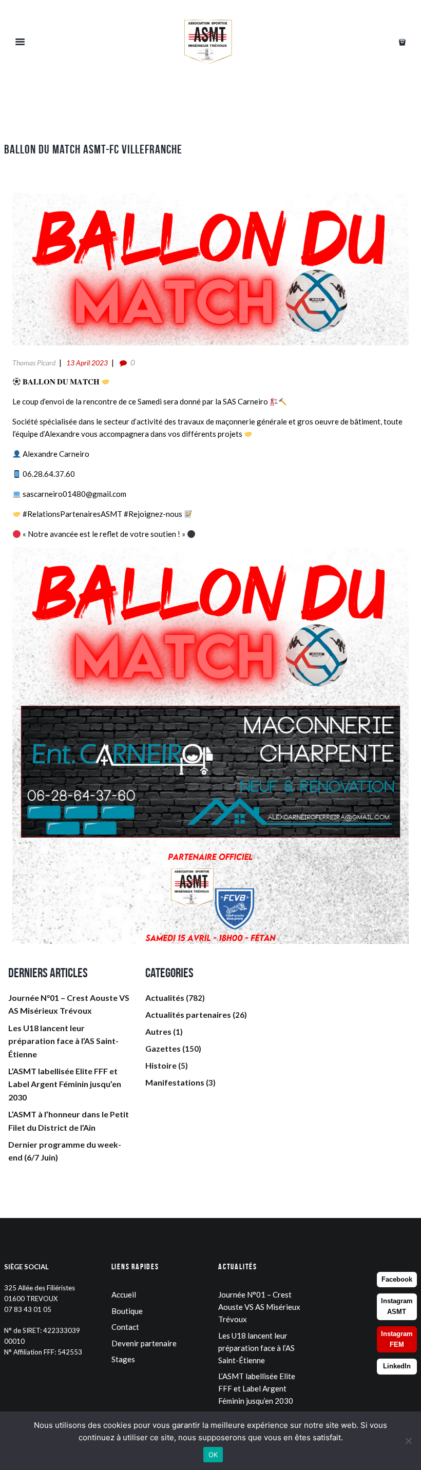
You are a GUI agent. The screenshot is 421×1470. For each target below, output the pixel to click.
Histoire (161, 1065)
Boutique (127, 1311)
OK (213, 1454)
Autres (158, 1031)
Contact (125, 1326)
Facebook (396, 1279)
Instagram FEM (397, 1339)
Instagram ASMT (397, 1306)
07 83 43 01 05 (27, 1309)
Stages (123, 1359)
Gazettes (163, 1048)
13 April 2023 (87, 362)
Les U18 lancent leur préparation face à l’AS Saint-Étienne (63, 1041)
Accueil (123, 1294)
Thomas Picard (33, 362)
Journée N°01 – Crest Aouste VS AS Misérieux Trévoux (259, 1307)
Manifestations (174, 1082)
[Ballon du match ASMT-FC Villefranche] (210, 269)
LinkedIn (397, 1366)
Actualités (164, 997)
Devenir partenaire (144, 1343)
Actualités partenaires (188, 1014)
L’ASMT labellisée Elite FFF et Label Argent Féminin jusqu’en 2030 (64, 1084)
